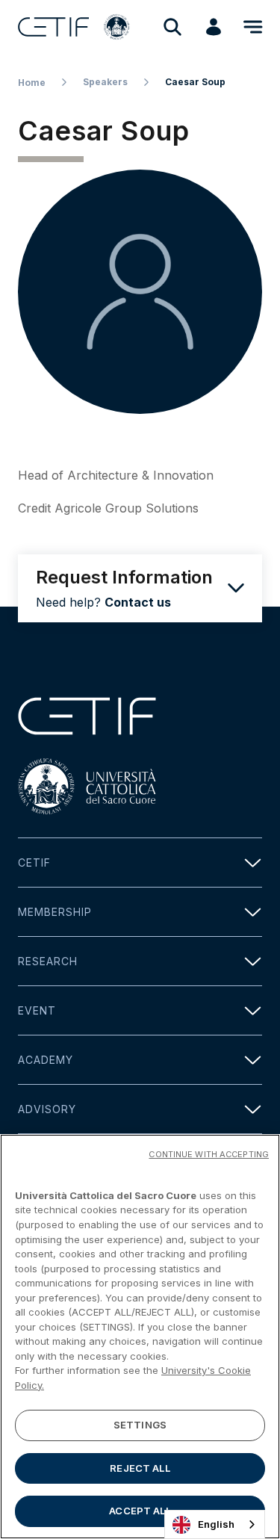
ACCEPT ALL (139, 1511)
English (216, 1524)
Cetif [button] (34, 862)
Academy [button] (45, 1059)
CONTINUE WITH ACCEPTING (209, 1154)
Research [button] (48, 961)
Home (32, 82)
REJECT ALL (139, 1468)
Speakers (105, 81)
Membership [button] (55, 911)
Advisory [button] (47, 1109)
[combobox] (214, 1524)
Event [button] (37, 1010)
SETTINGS (140, 1425)
